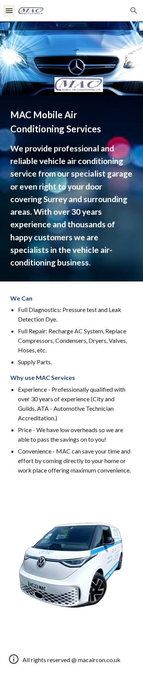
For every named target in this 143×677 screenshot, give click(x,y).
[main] (71, 188)
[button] (9, 10)
